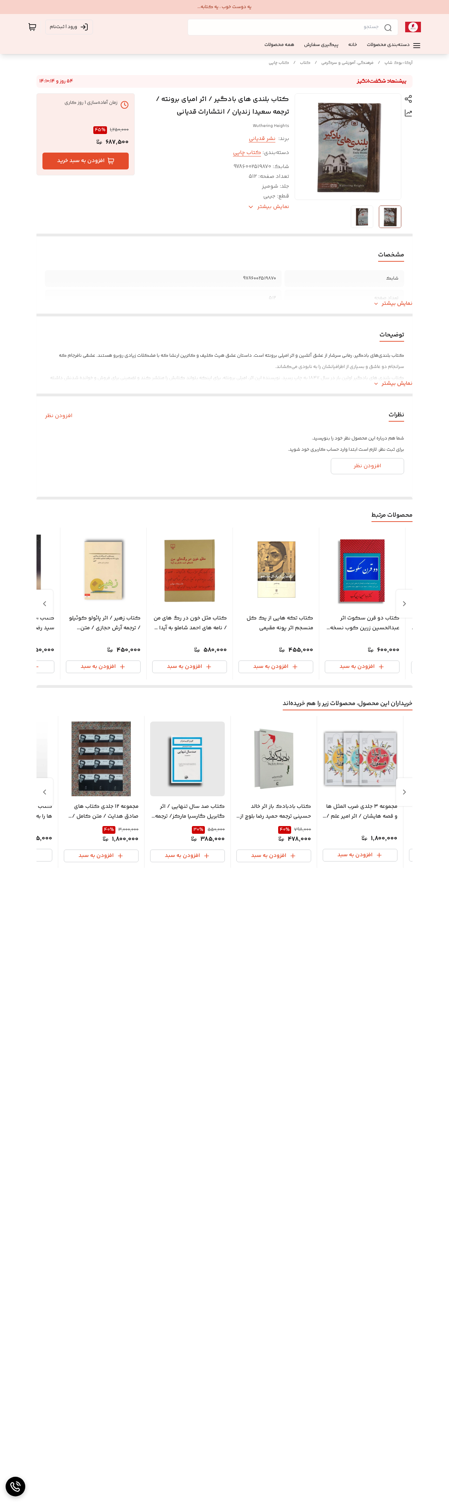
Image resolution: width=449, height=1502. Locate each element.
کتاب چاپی (279, 63)
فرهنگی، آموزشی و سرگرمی (347, 63)
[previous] (404, 604)
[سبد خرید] (32, 27)
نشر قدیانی (262, 138)
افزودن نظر (59, 416)
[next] (44, 604)
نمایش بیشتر (397, 304)
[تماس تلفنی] (15, 1486)
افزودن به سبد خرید (81, 160)
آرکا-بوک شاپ (398, 63)
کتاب (305, 63)
